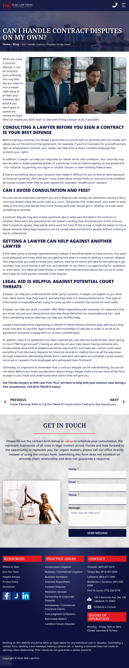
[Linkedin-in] (26, 596)
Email (72, 482)
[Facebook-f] (7, 596)
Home (6, 44)
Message (74, 508)
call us (69, 441)
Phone (73, 495)
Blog (16, 44)
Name (73, 469)
